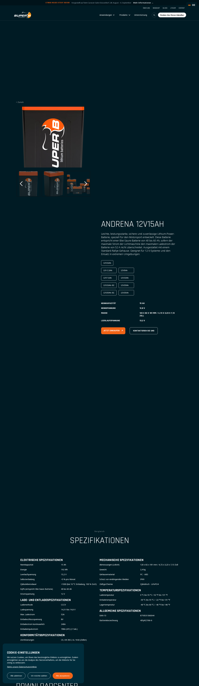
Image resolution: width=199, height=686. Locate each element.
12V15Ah (107, 263)
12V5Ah (124, 270)
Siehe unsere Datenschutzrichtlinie (22, 667)
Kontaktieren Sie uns (143, 330)
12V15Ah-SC (108, 285)
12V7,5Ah (107, 278)
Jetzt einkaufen (113, 330)
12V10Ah (125, 278)
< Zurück (20, 102)
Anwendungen (106, 15)
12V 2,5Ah (107, 270)
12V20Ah (125, 285)
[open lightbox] (53, 137)
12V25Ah (125, 293)
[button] (107, 15)
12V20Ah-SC (108, 293)
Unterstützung (140, 15)
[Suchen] (154, 15)
